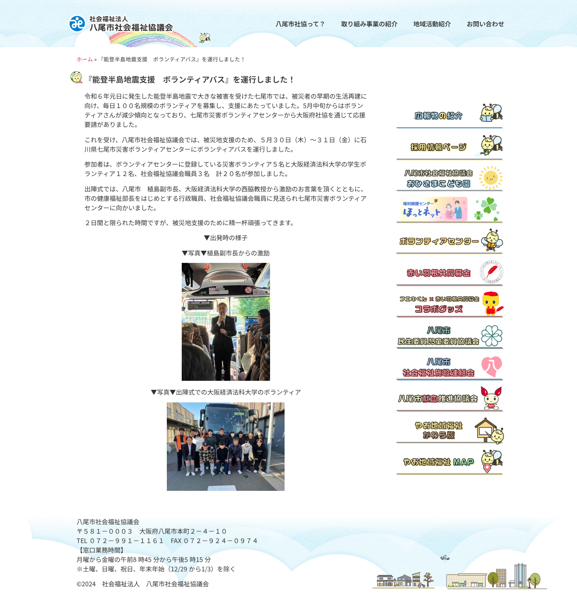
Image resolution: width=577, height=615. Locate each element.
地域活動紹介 (432, 23)
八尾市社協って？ (300, 23)
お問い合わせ (485, 23)
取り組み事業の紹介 (369, 23)
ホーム (85, 59)
